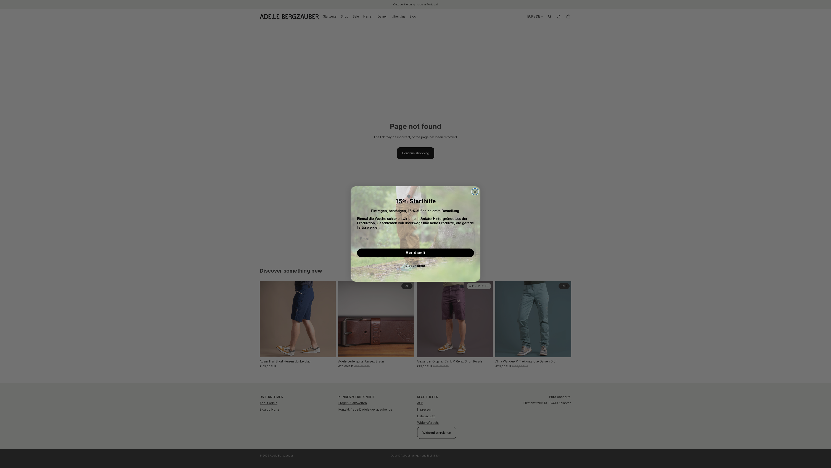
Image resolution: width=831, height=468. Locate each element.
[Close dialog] (475, 191)
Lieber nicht (415, 265)
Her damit (415, 253)
